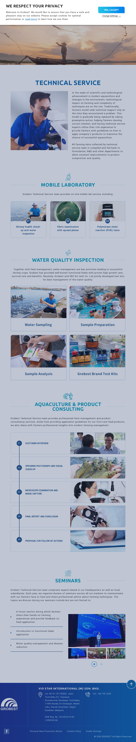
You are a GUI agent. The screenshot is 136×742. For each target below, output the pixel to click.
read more (31, 19)
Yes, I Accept (111, 10)
